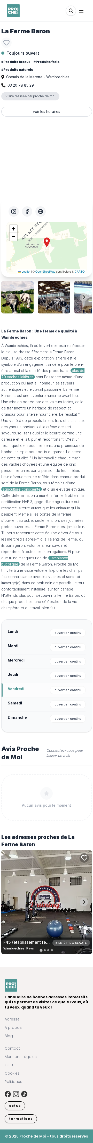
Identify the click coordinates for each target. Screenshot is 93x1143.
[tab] (41, 950)
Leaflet (25, 271)
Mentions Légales (21, 1056)
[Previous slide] (9, 297)
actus (15, 1105)
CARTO (80, 271)
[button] (47, 242)
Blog (9, 1035)
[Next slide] (84, 297)
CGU (9, 1065)
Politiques (13, 1081)
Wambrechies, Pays (18, 948)
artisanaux (75, 420)
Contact (12, 1048)
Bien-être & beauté (71, 943)
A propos (13, 1027)
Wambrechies (16, 345)
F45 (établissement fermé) (29, 942)
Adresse (12, 1019)
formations (21, 1118)
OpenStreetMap (45, 271)
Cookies (12, 1073)
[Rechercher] (71, 11)
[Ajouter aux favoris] (6, 42)
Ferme (24, 483)
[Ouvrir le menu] (81, 11)
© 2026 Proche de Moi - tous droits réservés (46, 1136)
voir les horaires (46, 111)
